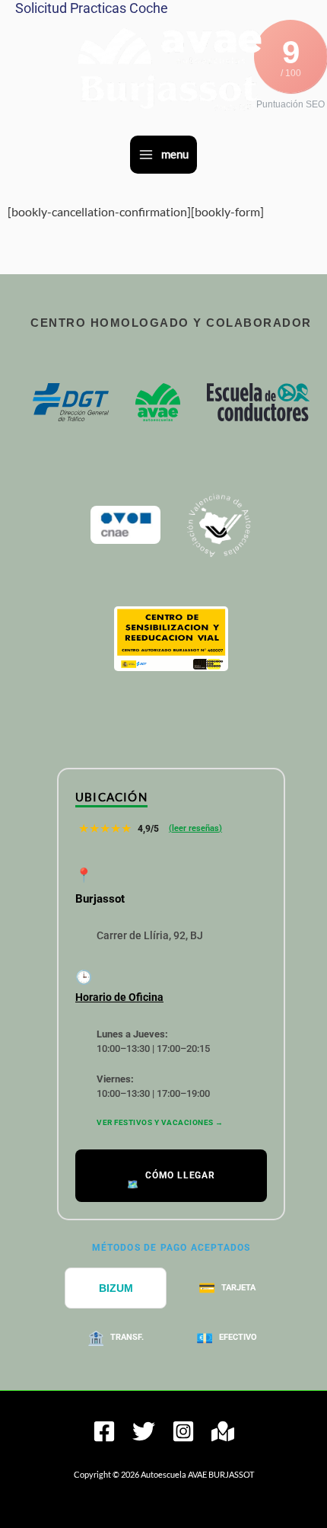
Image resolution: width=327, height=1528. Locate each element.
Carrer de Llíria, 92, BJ (150, 935)
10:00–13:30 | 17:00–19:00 (153, 1086)
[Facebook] (104, 1431)
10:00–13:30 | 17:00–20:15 (153, 1041)
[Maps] (223, 1431)
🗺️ (171, 1179)
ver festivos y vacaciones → (160, 1122)
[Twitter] (144, 1431)
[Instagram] (183, 1431)
